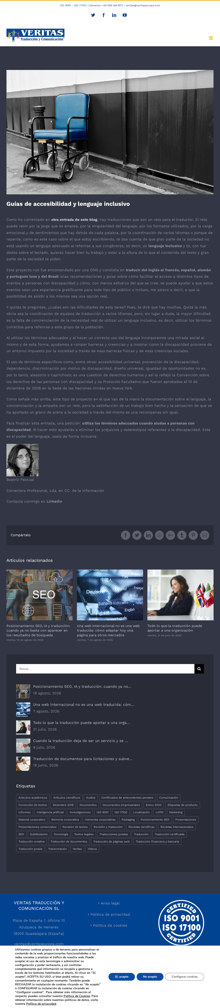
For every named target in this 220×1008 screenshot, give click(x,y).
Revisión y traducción (108, 826)
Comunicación (168, 797)
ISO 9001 (102, 812)
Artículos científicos (66, 797)
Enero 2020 (154, 805)
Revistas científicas (141, 826)
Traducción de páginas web (111, 841)
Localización (141, 812)
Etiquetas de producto (183, 805)
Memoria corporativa (65, 819)
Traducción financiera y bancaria (157, 841)
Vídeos (92, 848)
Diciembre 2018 (63, 805)
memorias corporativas (100, 819)
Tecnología (61, 834)
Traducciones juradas (114, 834)
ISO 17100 (121, 812)
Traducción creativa (31, 841)
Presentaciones (185, 819)
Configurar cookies (185, 977)
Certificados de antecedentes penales (127, 797)
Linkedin (54, 501)
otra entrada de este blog (74, 219)
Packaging (128, 819)
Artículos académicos (32, 797)
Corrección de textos (32, 805)
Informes (24, 812)
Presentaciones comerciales (37, 826)
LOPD (159, 812)
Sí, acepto (121, 977)
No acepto (150, 977)
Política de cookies (110, 925)
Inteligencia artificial (50, 812)
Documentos (88, 805)
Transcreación (57, 848)
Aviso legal (110, 903)
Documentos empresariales (121, 805)
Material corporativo (31, 819)
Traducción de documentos (68, 841)
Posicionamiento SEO (155, 819)
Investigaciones (80, 812)
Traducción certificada (169, 834)
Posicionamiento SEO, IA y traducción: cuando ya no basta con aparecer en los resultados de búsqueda (39, 595)
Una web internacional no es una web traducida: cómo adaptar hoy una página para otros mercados (110, 595)
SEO (21, 834)
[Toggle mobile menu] (211, 38)
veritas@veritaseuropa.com (143, 5)
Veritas (77, 848)
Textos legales (84, 834)
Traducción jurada (30, 848)
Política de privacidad (110, 914)
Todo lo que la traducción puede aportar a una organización (180, 595)
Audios (90, 797)
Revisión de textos (75, 826)
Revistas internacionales (176, 826)
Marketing (175, 812)
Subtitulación (39, 834)
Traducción (141, 834)
